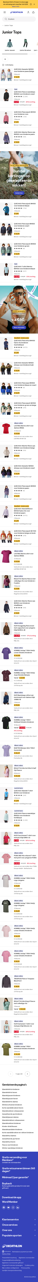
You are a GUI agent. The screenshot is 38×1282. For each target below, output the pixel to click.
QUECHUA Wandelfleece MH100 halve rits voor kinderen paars (23, 511)
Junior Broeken (25, 50)
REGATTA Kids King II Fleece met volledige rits (24, 1002)
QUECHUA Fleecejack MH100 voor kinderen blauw (25, 205)
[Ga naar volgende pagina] (27, 1073)
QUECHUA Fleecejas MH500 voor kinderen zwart (24, 225)
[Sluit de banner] (34, 4)
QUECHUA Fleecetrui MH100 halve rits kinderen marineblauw (24, 343)
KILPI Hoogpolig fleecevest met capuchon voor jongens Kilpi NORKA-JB (24, 628)
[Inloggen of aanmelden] (28, 12)
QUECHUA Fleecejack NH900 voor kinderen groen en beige (25, 404)
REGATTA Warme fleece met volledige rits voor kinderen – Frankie (25, 581)
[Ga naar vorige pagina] (10, 1073)
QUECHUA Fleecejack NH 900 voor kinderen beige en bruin (25, 532)
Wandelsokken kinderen (11, 1123)
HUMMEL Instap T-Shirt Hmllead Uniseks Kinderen (24, 721)
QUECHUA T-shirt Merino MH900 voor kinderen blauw (24, 268)
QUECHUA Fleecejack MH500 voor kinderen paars (25, 487)
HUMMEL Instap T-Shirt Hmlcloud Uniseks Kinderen (24, 1047)
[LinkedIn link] (17, 1207)
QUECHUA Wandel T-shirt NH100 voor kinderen (23, 792)
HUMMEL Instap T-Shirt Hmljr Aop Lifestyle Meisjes (24, 674)
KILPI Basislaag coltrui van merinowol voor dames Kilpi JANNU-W (24, 697)
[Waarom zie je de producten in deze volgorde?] (3, 65)
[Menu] (4, 12)
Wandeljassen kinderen (11, 1095)
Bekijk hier (19, 193)
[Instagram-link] (13, 1207)
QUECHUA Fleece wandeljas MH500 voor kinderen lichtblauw (24, 815)
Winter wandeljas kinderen (12, 1148)
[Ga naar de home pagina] (16, 12)
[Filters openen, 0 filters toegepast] (5, 59)
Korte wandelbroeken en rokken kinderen (18, 1132)
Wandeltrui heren (8, 1142)
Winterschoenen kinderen (12, 1105)
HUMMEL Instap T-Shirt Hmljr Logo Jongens (24, 879)
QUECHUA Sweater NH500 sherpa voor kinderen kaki (24, 364)
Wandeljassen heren (10, 1098)
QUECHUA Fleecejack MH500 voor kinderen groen (25, 245)
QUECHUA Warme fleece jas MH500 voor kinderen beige (24, 447)
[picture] (6, 74)
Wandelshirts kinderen (10, 1089)
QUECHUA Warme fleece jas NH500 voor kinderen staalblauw (24, 603)
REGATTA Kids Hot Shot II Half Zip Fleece (25, 769)
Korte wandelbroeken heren (12, 1108)
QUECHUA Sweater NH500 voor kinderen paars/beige (24, 70)
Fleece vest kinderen (10, 1145)
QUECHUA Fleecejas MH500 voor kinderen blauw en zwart (25, 384)
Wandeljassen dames (10, 1117)
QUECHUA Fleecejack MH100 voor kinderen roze (25, 113)
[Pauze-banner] (31, 4)
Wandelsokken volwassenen (13, 1111)
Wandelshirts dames (10, 1102)
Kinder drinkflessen (9, 1126)
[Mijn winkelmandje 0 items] (33, 12)
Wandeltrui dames (9, 1136)
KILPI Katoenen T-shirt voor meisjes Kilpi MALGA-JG (24, 1025)
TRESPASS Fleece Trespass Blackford (24, 980)
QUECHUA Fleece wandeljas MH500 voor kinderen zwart (24, 93)
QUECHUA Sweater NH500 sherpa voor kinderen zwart (24, 467)
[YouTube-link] (8, 1207)
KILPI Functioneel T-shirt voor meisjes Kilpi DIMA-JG (25, 836)
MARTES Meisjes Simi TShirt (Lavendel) (24, 749)
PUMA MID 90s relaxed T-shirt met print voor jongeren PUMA (25, 857)
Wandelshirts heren (9, 1092)
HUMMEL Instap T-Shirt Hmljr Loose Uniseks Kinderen (24, 651)
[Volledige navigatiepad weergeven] (3, 25)
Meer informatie (19, 327)
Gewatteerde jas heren (11, 1139)
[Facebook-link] (3, 1207)
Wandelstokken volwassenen (13, 1120)
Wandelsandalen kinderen (12, 1129)
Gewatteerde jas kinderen (12, 1114)
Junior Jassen (10, 50)
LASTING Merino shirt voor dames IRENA (24, 427)
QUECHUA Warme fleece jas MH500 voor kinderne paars (24, 133)
